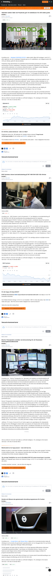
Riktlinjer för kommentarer (6, 169)
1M (7, 113)
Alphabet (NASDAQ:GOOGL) (18, 57)
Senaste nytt (4, 5)
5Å (14, 113)
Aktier (24, 5)
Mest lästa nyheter (12, 5)
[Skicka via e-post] (13, 148)
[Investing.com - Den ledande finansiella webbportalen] (7, 2)
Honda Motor (14, 541)
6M (10, 113)
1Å (12, 113)
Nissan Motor (24, 541)
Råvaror (20, 5)
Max (17, 113)
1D (3, 113)
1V (5, 113)
